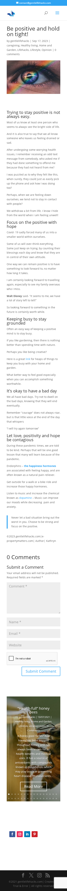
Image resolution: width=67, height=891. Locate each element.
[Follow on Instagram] (20, 834)
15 (53, 794)
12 (43, 794)
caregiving (13, 45)
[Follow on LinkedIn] (27, 834)
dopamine (25, 498)
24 (31, 798)
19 (15, 798)
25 (34, 798)
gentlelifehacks (19, 41)
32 (56, 798)
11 (40, 794)
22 (24, 798)
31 (53, 798)
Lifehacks (23, 50)
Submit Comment (41, 671)
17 (8, 798)
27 (40, 798)
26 (37, 798)
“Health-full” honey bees (33, 710)
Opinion (47, 50)
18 (12, 798)
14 (50, 794)
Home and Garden (41, 721)
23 (27, 798)
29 (46, 798)
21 (21, 798)
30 (50, 798)
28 (43, 798)
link (28, 359)
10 (37, 794)
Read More (33, 786)
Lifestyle (35, 50)
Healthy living (29, 45)
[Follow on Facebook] (12, 834)
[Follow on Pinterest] (35, 834)
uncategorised (37, 726)
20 (18, 798)
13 (46, 794)
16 (56, 794)
